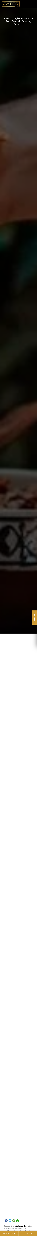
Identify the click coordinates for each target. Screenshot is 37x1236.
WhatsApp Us (11, 1233)
